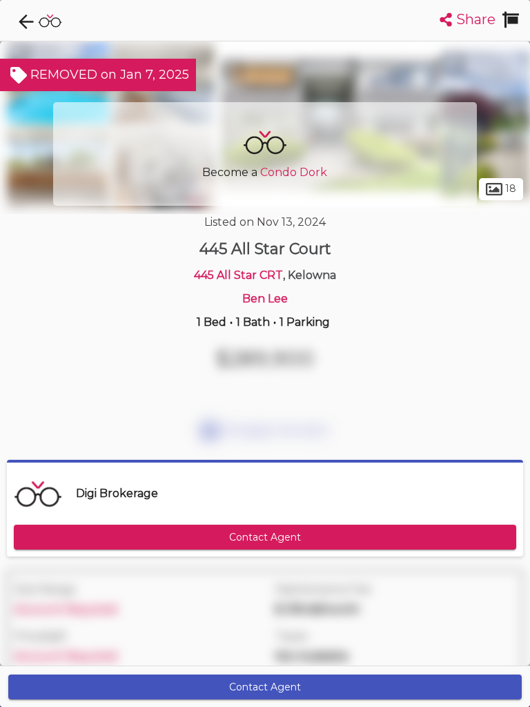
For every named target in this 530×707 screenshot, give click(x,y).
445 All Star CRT (238, 275)
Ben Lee (265, 298)
